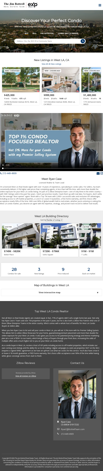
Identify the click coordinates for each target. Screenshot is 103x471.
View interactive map (49, 292)
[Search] (83, 41)
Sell (34, 33)
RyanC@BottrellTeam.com (73, 429)
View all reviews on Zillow (25, 376)
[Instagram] (101, 173)
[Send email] (98, 173)
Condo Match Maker (68, 33)
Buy (26, 33)
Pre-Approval (47, 33)
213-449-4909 (9, 173)
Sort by (43, 220)
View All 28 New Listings (51, 64)
